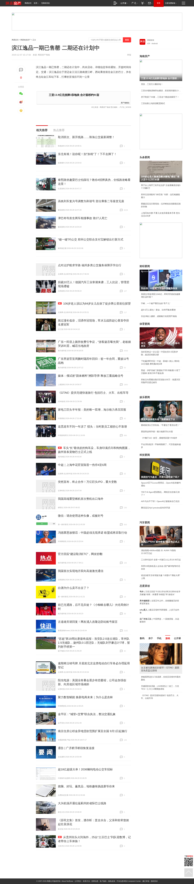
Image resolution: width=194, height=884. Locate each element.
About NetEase (67, 881)
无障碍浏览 (45, 3)
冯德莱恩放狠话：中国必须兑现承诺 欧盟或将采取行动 (92, 532)
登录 (158, 3)
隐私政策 (111, 881)
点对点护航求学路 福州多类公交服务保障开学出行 (89, 265)
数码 (142, 638)
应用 (35, 3)
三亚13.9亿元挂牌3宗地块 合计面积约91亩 (74, 94)
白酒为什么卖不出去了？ (73, 587)
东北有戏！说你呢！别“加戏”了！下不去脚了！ (87, 154)
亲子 (150, 638)
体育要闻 (145, 323)
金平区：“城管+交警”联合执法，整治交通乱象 (87, 714)
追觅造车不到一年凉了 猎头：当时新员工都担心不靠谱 (92, 426)
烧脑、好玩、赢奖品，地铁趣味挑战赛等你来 (86, 786)
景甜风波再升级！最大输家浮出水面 (157, 431)
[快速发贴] (21, 69)
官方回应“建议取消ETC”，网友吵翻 (80, 554)
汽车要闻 (145, 522)
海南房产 (145, 56)
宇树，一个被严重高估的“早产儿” (155, 303)
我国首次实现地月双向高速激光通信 (80, 570)
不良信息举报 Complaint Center (129, 881)
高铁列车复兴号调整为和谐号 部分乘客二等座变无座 (91, 201)
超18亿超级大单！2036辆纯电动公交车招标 (85, 769)
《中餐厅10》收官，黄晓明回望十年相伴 (159, 438)
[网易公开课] (124, 3)
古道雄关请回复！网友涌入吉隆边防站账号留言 (88, 621)
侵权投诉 (154, 881)
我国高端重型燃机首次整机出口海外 (80, 498)
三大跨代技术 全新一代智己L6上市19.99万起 (161, 560)
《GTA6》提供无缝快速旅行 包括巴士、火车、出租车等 (93, 392)
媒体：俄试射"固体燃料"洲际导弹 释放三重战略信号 (90, 375)
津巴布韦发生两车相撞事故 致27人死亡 (82, 218)
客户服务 (103, 881)
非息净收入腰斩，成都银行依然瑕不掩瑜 (159, 316)
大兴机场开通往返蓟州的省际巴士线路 (82, 803)
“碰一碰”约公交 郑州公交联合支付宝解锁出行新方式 (90, 239)
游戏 (167, 638)
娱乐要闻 (145, 397)
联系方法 (86, 881)
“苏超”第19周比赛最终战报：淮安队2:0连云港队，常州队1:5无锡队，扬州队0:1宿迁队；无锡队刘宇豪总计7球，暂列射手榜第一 (94, 642)
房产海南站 (125, 102)
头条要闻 (145, 157)
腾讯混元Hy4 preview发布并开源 (155, 508)
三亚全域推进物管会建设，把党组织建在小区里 (161, 90)
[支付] (143, 3)
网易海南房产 (25, 40)
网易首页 (28, 3)
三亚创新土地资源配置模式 (153, 103)
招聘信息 (94, 881)
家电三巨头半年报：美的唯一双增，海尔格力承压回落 (92, 409)
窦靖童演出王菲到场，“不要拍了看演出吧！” (160, 425)
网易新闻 (150, 40)
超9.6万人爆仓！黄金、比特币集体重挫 (158, 310)
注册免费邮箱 (170, 3)
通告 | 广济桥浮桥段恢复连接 (76, 748)
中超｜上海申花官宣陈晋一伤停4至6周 (82, 464)
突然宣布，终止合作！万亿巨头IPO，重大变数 (87, 481)
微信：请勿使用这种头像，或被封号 (80, 515)
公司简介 (78, 881)
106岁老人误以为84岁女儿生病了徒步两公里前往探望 (97, 303)
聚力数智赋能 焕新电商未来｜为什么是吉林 (85, 697)
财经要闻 (145, 266)
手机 (159, 638)
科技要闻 (145, 454)
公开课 (177, 638)
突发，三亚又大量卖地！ (152, 84)
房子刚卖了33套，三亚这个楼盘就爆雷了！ (160, 97)
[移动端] (115, 3)
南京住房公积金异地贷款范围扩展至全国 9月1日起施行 (92, 731)
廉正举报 (145, 881)
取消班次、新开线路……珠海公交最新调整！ (86, 137)
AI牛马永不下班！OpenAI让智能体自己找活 (160, 501)
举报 (129, 55)
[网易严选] (134, 3)
